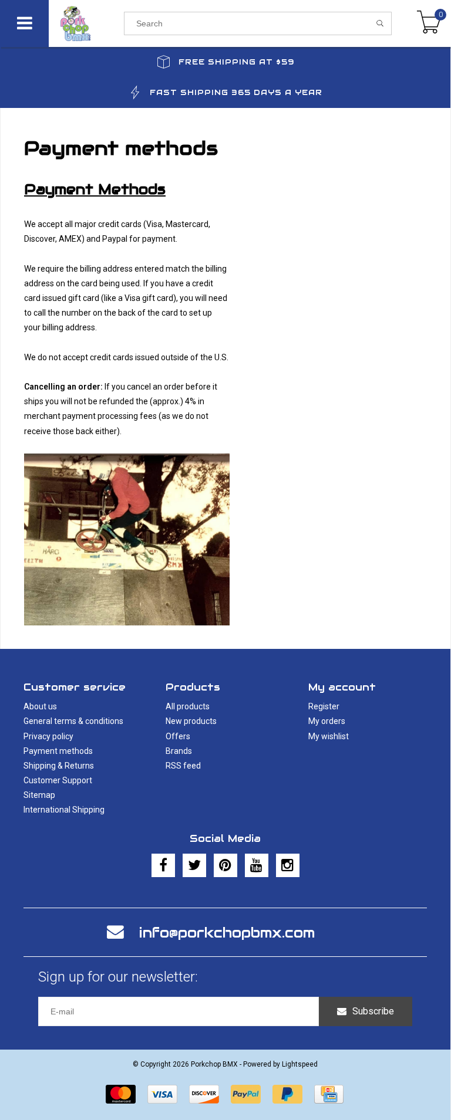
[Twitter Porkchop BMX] (194, 865)
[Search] (380, 23)
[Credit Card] (329, 1094)
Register (323, 706)
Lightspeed (300, 1064)
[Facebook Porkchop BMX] (163, 865)
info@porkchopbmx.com (227, 932)
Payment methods (58, 751)
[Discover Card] (204, 1094)
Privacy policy (48, 736)
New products (191, 721)
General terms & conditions (73, 721)
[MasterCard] (121, 1094)
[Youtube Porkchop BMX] (256, 865)
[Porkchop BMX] (86, 23)
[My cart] (429, 23)
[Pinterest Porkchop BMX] (225, 865)
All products (188, 706)
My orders (326, 721)
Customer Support (57, 780)
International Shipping (64, 809)
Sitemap (39, 795)
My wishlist (328, 736)
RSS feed (183, 765)
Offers (178, 736)
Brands (179, 751)
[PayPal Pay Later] (287, 1094)
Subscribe (373, 1011)
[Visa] (162, 1094)
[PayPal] (246, 1094)
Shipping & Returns (58, 765)
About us (40, 706)
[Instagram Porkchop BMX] (287, 865)
